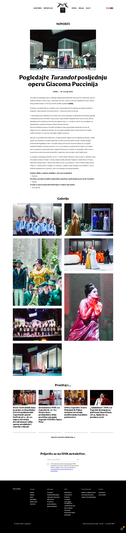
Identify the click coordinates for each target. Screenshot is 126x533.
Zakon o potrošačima (88, 497)
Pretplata (50, 499)
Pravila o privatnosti (88, 492)
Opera (74, 8)
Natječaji (67, 510)
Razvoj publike (52, 506)
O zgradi (67, 499)
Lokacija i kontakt (53, 497)
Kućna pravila (51, 504)
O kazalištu (68, 495)
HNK (65, 489)
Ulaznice (50, 492)
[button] (122, 529)
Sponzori (67, 515)
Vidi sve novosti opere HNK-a (63, 437)
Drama (81, 8)
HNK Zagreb (16, 489)
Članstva (50, 502)
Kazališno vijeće (69, 512)
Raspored (38, 8)
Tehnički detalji (69, 505)
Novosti (63, 24)
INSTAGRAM (102, 495)
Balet (88, 8)
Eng (108, 8)
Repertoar (48, 8)
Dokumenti (68, 492)
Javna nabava (68, 508)
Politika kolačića (87, 495)
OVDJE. (71, 103)
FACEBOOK (102, 492)
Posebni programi (53, 495)
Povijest (67, 497)
